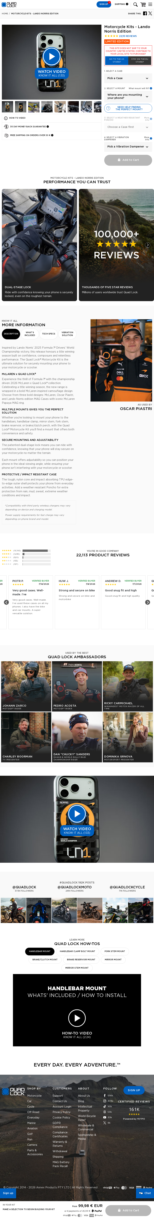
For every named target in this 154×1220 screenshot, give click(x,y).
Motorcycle (34, 1096)
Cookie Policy (61, 1117)
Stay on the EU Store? (139, 60)
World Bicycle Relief (87, 1118)
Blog (81, 1101)
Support (58, 1096)
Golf (30, 1134)
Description (11, 334)
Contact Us (60, 1101)
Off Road (33, 1112)
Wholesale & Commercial (86, 1127)
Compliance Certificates (60, 1134)
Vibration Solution (67, 334)
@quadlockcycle (127, 887)
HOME (5, 14)
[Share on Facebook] (145, 13)
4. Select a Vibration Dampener (116, 139)
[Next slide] (147, 245)
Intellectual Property (85, 1108)
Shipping (120, 4)
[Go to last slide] (6, 245)
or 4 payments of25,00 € (77, 1211)
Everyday (33, 1117)
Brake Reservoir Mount (81, 960)
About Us (84, 1096)
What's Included (30, 334)
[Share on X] (150, 13)
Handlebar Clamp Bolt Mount (77, 951)
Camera (32, 1145)
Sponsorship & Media (87, 1137)
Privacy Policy (61, 1112)
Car (29, 1101)
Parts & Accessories (35, 1152)
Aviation (32, 1128)
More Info (146, 139)
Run (29, 1139)
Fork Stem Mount (115, 951)
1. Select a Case (113, 71)
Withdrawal (60, 1151)
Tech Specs (48, 334)
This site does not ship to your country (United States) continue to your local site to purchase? (128, 51)
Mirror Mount (113, 960)
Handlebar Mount (40, 951)
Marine (31, 1123)
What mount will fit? (139, 88)
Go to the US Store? (116, 60)
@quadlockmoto (74, 887)
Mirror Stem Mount (77, 968)
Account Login (62, 1106)
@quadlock (24, 887)
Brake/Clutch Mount (45, 960)
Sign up (8, 1193)
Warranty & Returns (60, 1144)
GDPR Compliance (60, 1125)
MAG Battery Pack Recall (61, 1164)
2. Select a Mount (114, 88)
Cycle (30, 1106)
